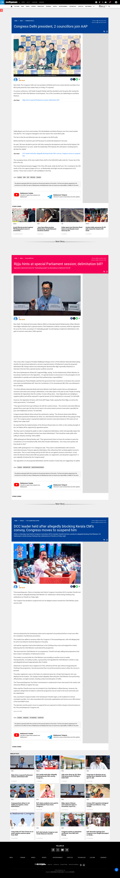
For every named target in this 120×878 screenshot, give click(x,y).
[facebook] (71, 79)
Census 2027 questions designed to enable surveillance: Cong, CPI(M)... (97, 804)
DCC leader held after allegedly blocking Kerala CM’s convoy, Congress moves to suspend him (51, 155)
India (22, 6)
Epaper (23, 2)
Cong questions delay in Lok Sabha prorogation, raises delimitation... (20, 804)
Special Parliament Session (38, 467)
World (27, 6)
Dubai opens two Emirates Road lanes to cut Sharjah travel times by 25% (71, 228)
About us (50, 864)
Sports (55, 6)
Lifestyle (80, 6)
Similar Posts (14, 753)
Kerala (38, 770)
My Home (16, 6)
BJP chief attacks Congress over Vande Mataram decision (47, 833)
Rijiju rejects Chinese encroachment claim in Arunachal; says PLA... (69, 804)
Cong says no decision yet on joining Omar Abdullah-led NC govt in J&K (96, 776)
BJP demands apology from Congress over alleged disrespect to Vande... (98, 833)
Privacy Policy (63, 864)
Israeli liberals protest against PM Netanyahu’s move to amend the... (23, 228)
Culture (92, 857)
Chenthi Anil (40, 717)
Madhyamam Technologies (57, 872)
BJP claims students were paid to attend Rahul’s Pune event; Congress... (47, 804)
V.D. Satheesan (33, 717)
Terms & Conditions (73, 864)
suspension (25, 717)
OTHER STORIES (16, 206)
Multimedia (88, 6)
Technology (72, 6)
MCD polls (33, 177)
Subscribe (41, 2)
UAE (62, 223)
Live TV (28, 2)
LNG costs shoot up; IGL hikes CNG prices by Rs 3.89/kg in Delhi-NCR (71, 776)
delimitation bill (26, 467)
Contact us (56, 864)
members (39, 177)
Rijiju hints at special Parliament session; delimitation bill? (40, 100)
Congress (20, 177)
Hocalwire (71, 872)
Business (48, 6)
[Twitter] (74, 79)
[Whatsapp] (76, 79)
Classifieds (34, 2)
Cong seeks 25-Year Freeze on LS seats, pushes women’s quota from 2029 (22, 833)
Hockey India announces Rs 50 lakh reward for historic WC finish (96, 228)
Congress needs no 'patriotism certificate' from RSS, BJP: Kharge (71, 833)
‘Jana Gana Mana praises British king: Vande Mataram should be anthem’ (46, 228)
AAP (28, 177)
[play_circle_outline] (23, 215)
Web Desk (22, 80)
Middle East (41, 6)
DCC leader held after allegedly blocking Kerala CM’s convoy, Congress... (46, 776)
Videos (14, 223)
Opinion (33, 6)
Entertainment (63, 6)
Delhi (24, 177)
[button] (2, 2)
